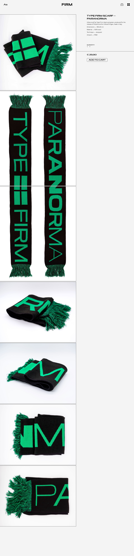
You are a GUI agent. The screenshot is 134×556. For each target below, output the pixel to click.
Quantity (91, 45)
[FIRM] (67, 4)
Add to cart (97, 60)
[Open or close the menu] (128, 4)
